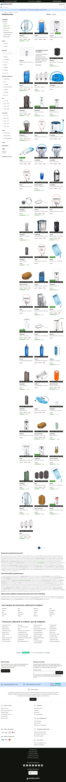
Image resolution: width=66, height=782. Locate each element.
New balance (52, 610)
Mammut (36, 615)
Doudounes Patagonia (54, 641)
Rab (3, 612)
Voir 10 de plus (5, 95)
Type (3, 130)
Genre (3, 41)
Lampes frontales (6, 639)
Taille (3, 148)
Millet (19, 610)
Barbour (19, 615)
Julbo (51, 608)
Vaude (35, 614)
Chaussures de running (23, 634)
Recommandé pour (7, 76)
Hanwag (51, 612)
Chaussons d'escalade (23, 636)
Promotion (4, 113)
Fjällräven (36, 608)
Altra (19, 608)
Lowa (3, 615)
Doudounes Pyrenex (38, 632)
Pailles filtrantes (6, 36)
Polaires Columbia (38, 636)
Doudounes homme (6, 630)
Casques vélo (21, 639)
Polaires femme (5, 628)
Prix (3, 98)
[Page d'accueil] (3, 12)
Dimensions (5, 145)
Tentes (3, 636)
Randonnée (6, 12)
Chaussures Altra (53, 636)
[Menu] (1, 7)
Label (3, 142)
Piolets (19, 628)
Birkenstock (52, 614)
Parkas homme (5, 632)
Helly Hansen (21, 614)
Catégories (5, 19)
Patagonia (4, 608)
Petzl (50, 615)
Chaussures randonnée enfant (25, 637)
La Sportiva (4, 614)
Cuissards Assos (53, 625)
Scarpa (35, 612)
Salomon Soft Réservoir (25, 580)
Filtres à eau (6, 30)
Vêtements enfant (38, 625)
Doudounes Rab (53, 628)
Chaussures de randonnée (24, 630)
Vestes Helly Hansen (38, 634)
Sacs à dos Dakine (38, 642)
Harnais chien (53, 630)
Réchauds (20, 625)
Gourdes (5, 23)
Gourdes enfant (6, 28)
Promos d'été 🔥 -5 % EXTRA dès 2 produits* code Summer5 (33, 9)
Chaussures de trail (22, 632)
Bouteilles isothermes (8, 32)
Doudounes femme (6, 625)
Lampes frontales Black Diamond (39, 638)
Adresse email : (37, 669)
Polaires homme (5, 634)
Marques (4, 50)
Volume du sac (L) (7, 156)
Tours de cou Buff (53, 637)
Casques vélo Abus (54, 639)
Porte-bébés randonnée (23, 641)
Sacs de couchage (6, 641)
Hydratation (11, 12)
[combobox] (10, 53)
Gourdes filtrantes (7, 34)
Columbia (36, 610)
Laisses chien (52, 632)
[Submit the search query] (64, 7)
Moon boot (20, 612)
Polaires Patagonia (38, 630)
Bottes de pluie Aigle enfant (40, 628)
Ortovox (3, 610)
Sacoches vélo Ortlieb (54, 634)
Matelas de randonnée (7, 637)
